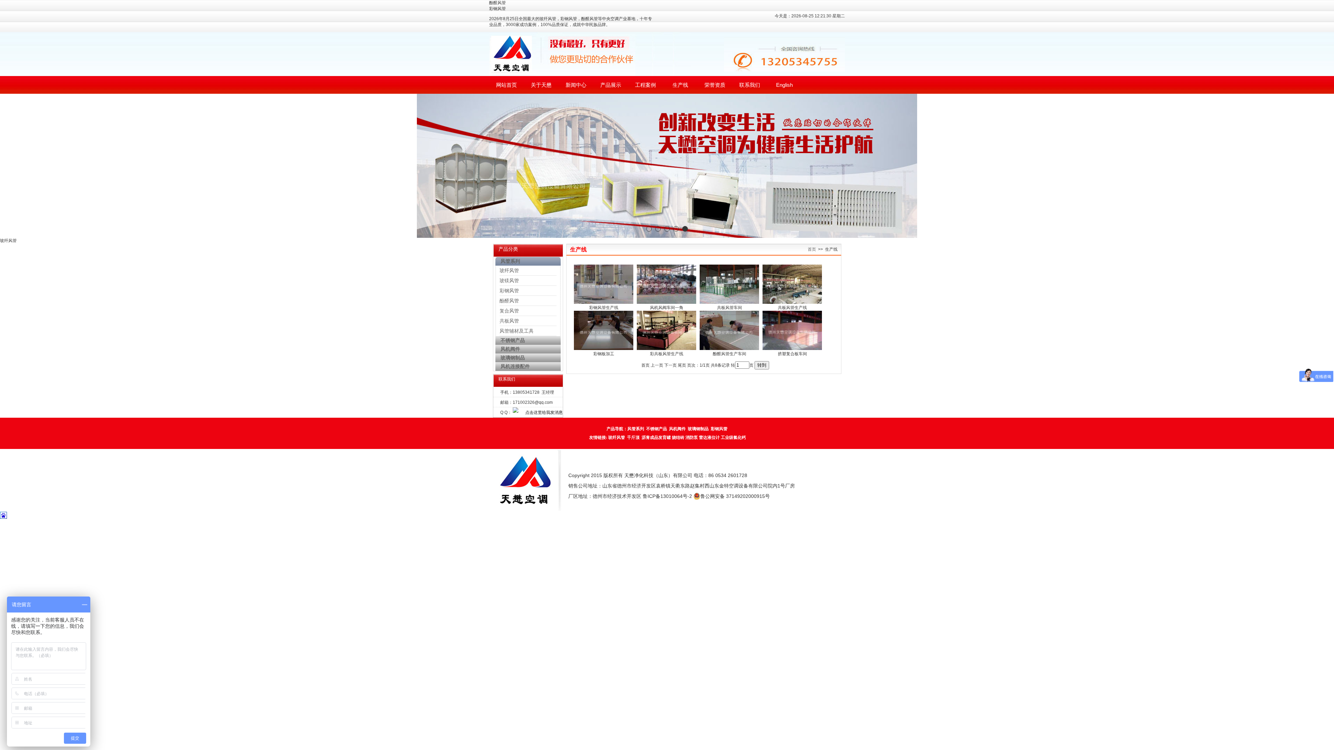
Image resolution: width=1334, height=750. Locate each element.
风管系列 (635, 428)
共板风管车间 (729, 307)
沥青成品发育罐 (656, 437)
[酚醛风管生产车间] (729, 348)
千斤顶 (633, 437)
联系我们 (749, 85)
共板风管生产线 (792, 307)
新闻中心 (576, 85)
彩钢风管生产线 (603, 307)
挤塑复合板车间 (792, 353)
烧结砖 (678, 437)
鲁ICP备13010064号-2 (667, 496)
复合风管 (509, 311)
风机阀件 (677, 428)
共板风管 (509, 321)
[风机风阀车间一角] (666, 302)
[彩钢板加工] (603, 348)
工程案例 (645, 85)
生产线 (680, 85)
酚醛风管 (509, 300)
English (784, 85)
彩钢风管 (509, 290)
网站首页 (506, 85)
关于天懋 (541, 85)
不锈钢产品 (656, 428)
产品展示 (610, 85)
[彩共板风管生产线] (666, 348)
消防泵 (691, 437)
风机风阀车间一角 (666, 307)
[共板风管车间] (729, 302)
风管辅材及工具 (517, 331)
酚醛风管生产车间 (729, 353)
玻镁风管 (509, 280)
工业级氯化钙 (733, 437)
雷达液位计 (709, 437)
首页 (812, 249)
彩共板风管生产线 (666, 353)
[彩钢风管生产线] (603, 302)
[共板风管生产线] (792, 302)
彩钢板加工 (603, 353)
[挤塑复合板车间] (792, 348)
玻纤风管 (509, 270)
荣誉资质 (715, 85)
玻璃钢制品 (698, 428)
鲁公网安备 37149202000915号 (735, 496)
